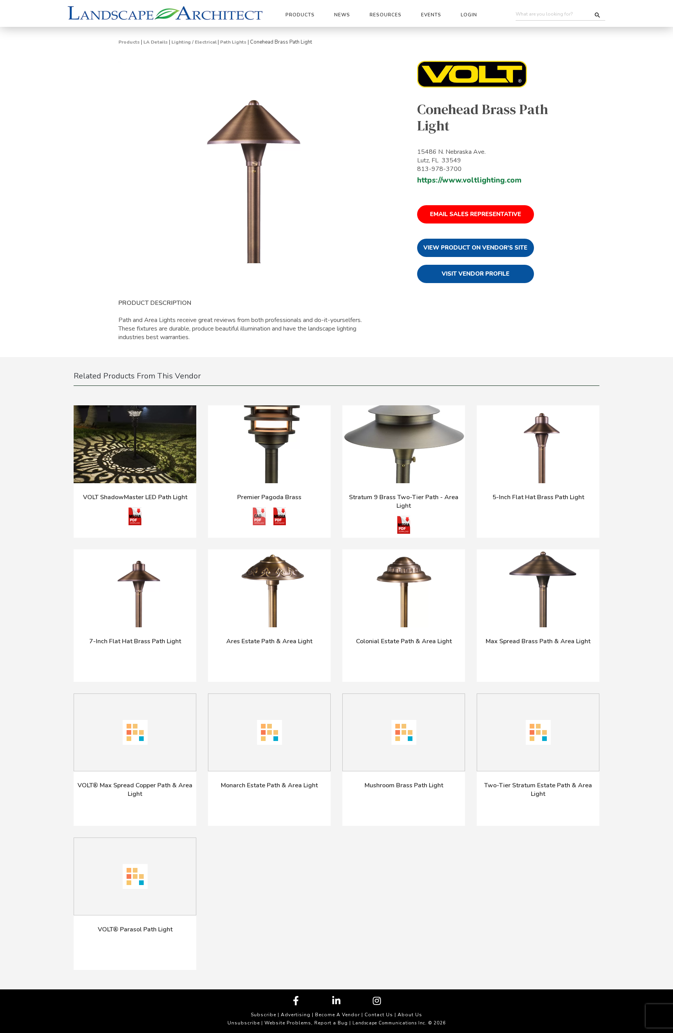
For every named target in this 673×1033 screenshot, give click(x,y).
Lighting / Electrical (194, 42)
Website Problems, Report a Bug (306, 1023)
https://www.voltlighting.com (469, 180)
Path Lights (233, 42)
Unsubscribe (243, 1023)
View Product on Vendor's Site (475, 248)
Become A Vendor (337, 1015)
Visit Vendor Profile (475, 274)
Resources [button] (386, 15)
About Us (410, 1015)
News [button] (342, 15)
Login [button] (469, 15)
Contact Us (379, 1015)
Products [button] (300, 15)
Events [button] (431, 15)
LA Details (155, 42)
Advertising (295, 1015)
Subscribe (263, 1015)
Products (129, 42)
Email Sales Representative (475, 214)
